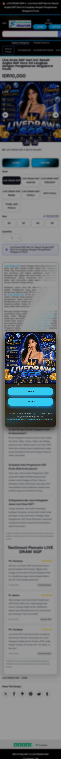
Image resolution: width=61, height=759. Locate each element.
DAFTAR (30, 401)
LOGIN (30, 391)
